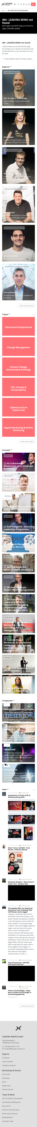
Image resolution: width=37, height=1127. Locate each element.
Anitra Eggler (25, 906)
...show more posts (27, 1006)
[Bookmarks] (21, 4)
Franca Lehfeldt (26, 845)
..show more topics (27, 441)
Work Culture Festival (9, 1114)
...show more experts (26, 306)
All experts (6, 1058)
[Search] (18, 4)
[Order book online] (15, 863)
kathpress (13, 997)
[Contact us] (33, 4)
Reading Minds (7, 1117)
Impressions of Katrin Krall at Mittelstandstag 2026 (19, 796)
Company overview (9, 1065)
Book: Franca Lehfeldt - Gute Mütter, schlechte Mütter (19, 849)
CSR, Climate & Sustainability (12, 1098)
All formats (6, 1074)
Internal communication (10, 1110)
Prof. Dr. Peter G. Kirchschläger (25, 987)
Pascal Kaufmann (26, 960)
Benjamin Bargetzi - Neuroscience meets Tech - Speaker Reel (21, 883)
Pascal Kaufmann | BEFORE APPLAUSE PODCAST (18, 964)
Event (4, 1082)
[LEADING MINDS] (6, 4)
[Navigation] (15, 4)
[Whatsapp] (23, 4)
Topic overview (7, 1061)
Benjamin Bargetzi (26, 879)
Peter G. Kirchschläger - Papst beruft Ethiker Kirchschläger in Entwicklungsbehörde (19, 992)
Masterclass (6, 1086)
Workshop (5, 1078)
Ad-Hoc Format (7, 1089)
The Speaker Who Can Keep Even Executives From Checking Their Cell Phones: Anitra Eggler (20, 910)
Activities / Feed (7, 1121)
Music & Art (6, 1106)
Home (3, 10)
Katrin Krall (25, 793)
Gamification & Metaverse (11, 1102)
